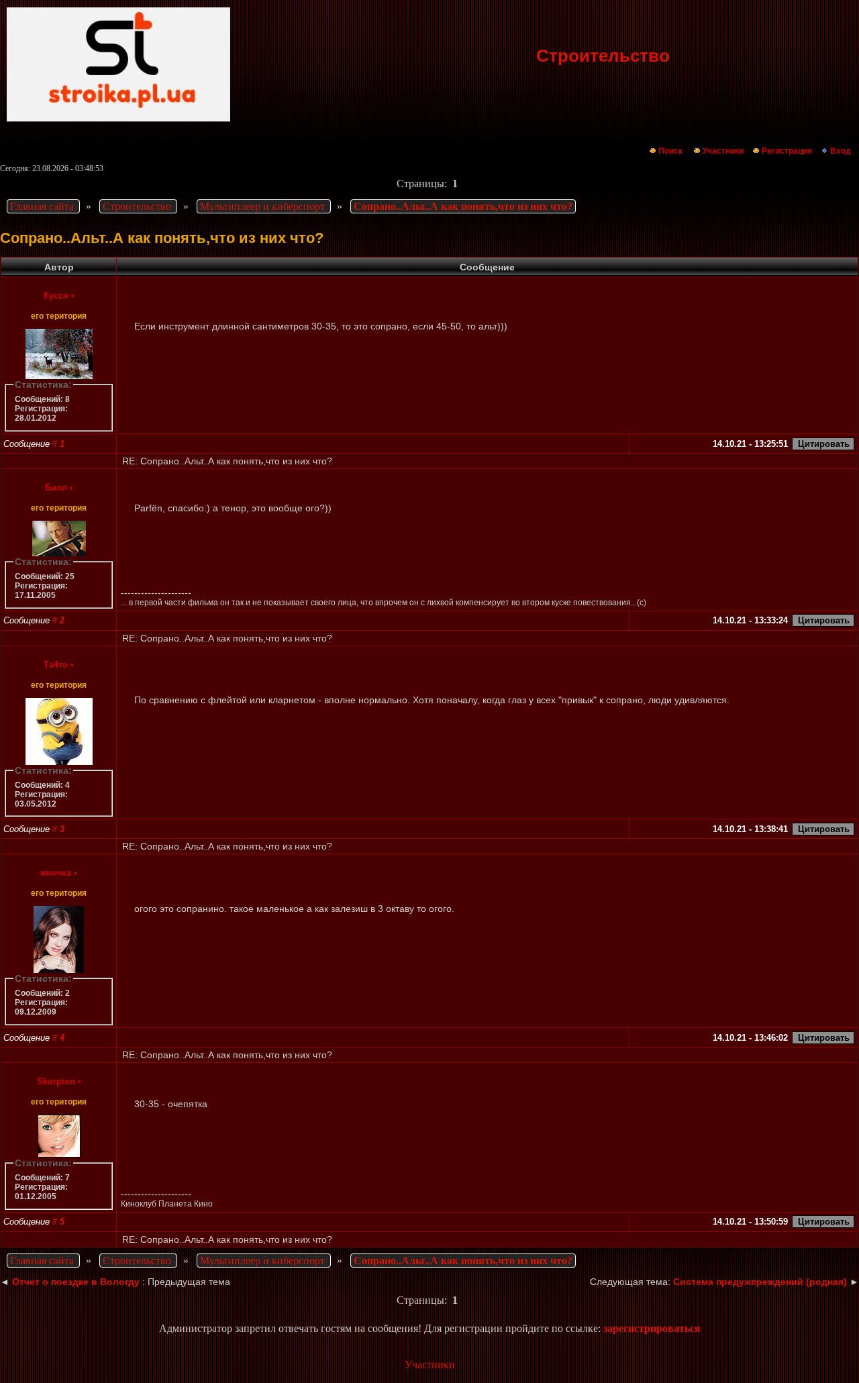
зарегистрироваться (652, 1328)
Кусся (56, 296)
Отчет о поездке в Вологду (76, 1281)
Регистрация (787, 151)
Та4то (56, 665)
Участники (723, 151)
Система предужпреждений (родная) (760, 1281)
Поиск (670, 151)
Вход (840, 151)
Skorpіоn (56, 1081)
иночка (55, 873)
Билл (56, 487)
